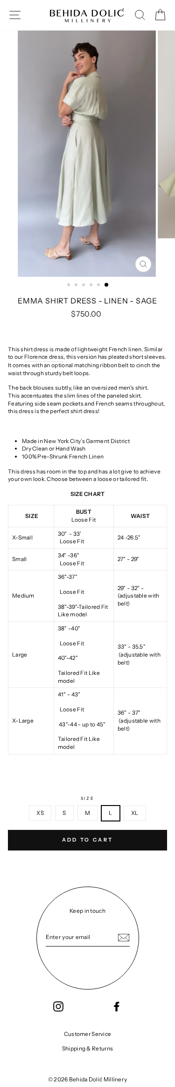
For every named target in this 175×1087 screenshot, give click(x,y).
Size (88, 798)
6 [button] (107, 285)
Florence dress (43, 356)
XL (135, 812)
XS (40, 812)
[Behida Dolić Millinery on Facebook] (117, 1006)
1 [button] (69, 285)
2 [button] (77, 285)
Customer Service (88, 1033)
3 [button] (84, 285)
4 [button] (92, 285)
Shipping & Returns (87, 1048)
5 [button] (99, 285)
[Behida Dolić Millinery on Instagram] (58, 1006)
